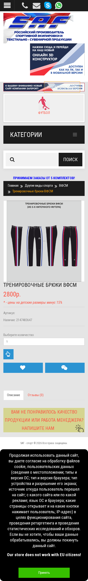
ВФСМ (63, 185)
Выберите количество (18, 335)
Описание (13, 395)
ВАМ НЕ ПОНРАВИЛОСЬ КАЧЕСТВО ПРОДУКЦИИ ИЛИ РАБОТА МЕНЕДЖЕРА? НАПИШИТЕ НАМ (44, 420)
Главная (13, 185)
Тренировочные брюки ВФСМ (32, 191)
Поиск (70, 159)
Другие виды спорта (39, 185)
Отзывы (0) (36, 395)
